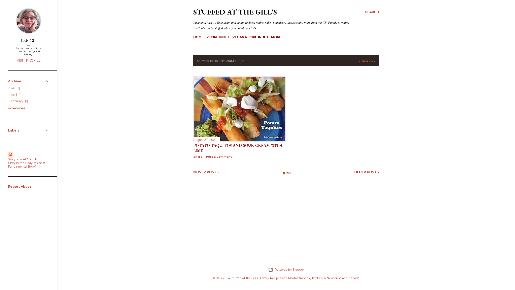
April (16, 94)
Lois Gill (29, 40)
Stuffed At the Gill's (235, 12)
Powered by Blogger (289, 269)
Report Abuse (20, 186)
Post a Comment (219, 156)
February (19, 101)
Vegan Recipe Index (250, 37)
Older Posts (366, 172)
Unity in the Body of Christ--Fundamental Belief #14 (27, 164)
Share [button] (197, 156)
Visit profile (29, 60)
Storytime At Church (22, 159)
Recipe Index (218, 37)
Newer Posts (206, 172)
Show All (366, 61)
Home (198, 37)
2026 (13, 88)
